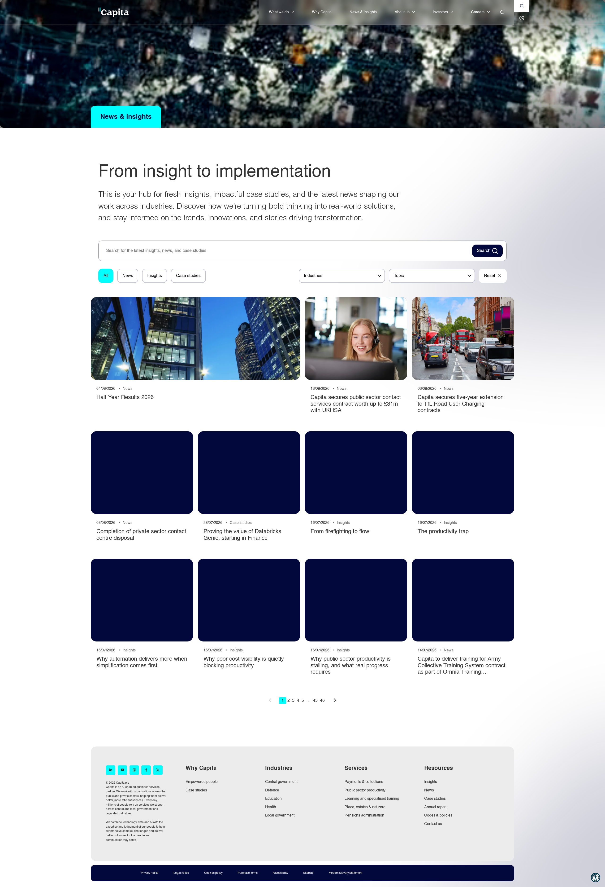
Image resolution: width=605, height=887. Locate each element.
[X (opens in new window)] (158, 770)
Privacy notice (149, 873)
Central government (281, 782)
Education (273, 799)
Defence (272, 790)
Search (483, 251)
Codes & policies (438, 815)
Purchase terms (247, 873)
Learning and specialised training (372, 799)
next (335, 700)
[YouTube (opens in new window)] (122, 770)
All (106, 276)
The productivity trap (443, 532)
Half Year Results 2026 (125, 397)
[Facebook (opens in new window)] (146, 770)
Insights (154, 276)
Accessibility (280, 873)
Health (270, 807)
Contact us (433, 824)
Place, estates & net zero (365, 807)
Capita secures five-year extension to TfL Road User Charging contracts (461, 404)
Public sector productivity (365, 790)
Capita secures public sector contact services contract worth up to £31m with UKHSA (356, 404)
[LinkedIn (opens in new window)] (110, 770)
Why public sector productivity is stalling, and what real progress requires (351, 665)
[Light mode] (521, 6)
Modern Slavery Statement (345, 873)
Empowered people (202, 782)
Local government (279, 815)
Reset (489, 276)
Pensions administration (364, 815)
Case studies (188, 276)
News (127, 276)
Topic (399, 276)
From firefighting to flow (340, 532)
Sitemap (308, 873)
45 (315, 700)
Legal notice (181, 873)
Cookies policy (213, 873)
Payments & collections (364, 782)
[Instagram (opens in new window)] (134, 770)
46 (322, 700)
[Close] (502, 12)
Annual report (435, 807)
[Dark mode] (521, 18)
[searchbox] (286, 251)
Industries (313, 276)
